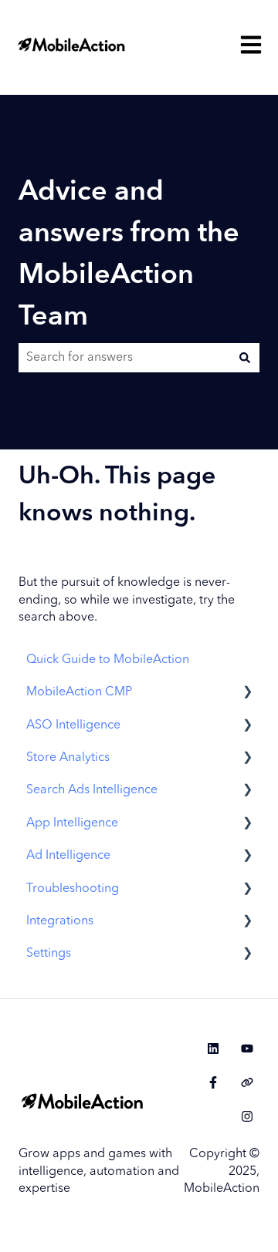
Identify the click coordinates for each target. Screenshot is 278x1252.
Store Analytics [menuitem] (68, 758)
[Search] (244, 357)
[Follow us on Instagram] (247, 1116)
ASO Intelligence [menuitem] (73, 725)
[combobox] (124, 357)
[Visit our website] (247, 1082)
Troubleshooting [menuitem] (72, 889)
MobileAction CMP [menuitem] (79, 692)
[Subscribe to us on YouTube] (247, 1048)
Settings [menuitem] (48, 953)
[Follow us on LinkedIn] (213, 1048)
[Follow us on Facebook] (213, 1082)
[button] (247, 693)
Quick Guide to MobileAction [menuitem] (107, 660)
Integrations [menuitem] (59, 921)
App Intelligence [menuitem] (72, 823)
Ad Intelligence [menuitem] (68, 856)
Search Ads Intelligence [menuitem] (92, 790)
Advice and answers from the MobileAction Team (129, 255)
